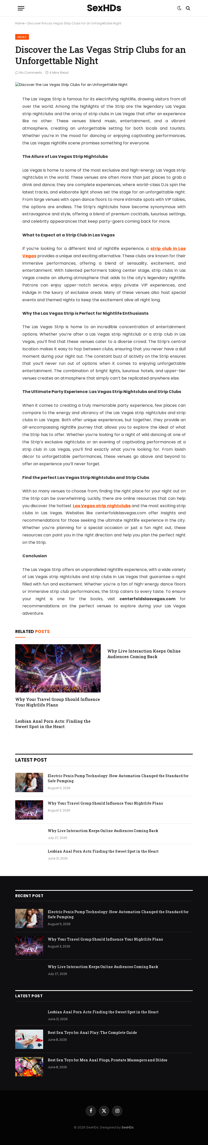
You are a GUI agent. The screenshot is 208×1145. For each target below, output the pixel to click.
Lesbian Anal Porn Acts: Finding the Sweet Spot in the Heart (53, 723)
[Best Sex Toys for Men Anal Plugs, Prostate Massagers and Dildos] (29, 1066)
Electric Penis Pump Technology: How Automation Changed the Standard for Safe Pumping (118, 778)
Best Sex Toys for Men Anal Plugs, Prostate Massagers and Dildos (107, 1060)
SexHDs (128, 1127)
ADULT (22, 37)
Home (19, 23)
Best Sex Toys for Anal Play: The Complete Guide (92, 1032)
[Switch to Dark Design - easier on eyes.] (179, 8)
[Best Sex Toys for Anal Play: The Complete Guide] (29, 1039)
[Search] (187, 8)
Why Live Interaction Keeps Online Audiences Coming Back (144, 653)
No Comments (31, 72)
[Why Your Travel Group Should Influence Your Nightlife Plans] (58, 668)
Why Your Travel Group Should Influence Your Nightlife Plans (57, 702)
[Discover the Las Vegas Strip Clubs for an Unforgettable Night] (71, 84)
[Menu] (21, 8)
